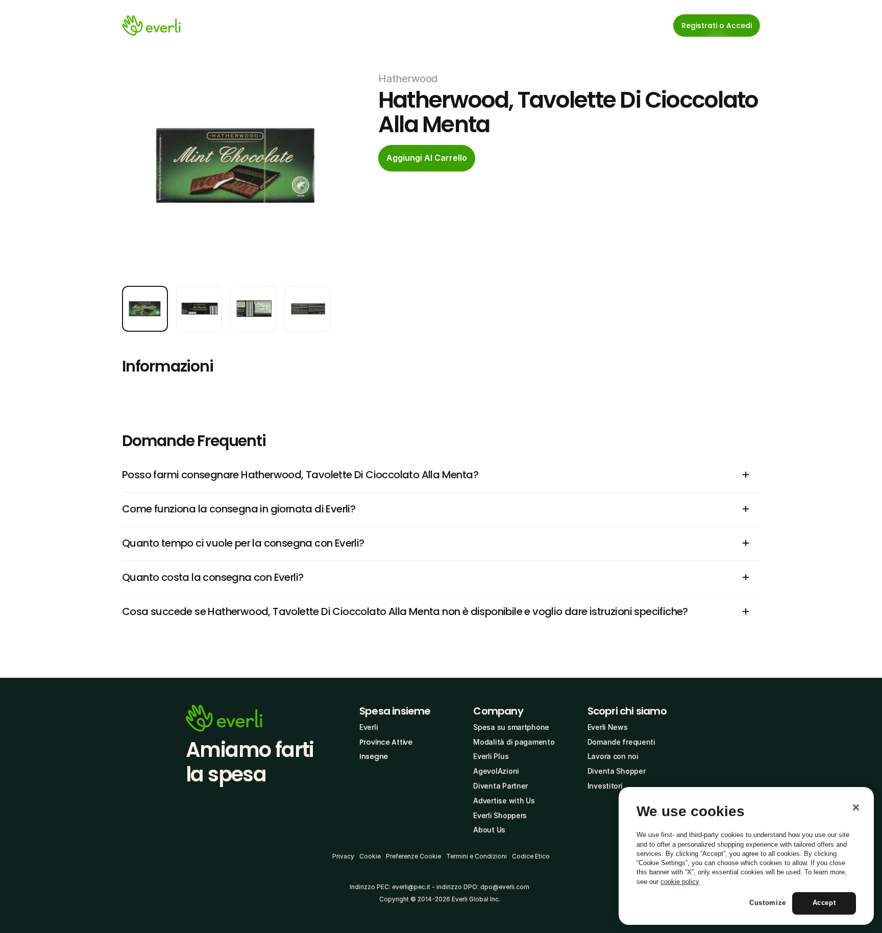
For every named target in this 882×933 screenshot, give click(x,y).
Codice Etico (531, 856)
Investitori (605, 785)
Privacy (343, 856)
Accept (824, 903)
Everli (368, 727)
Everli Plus (490, 756)
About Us (489, 829)
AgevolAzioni (496, 771)
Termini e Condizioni (476, 856)
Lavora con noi (613, 756)
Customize (767, 903)
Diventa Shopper (616, 771)
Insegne (373, 756)
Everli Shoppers (500, 815)
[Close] (856, 807)
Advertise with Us (503, 800)
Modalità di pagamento (513, 742)
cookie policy (679, 882)
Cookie (370, 856)
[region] (746, 856)
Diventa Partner (500, 785)
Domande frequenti (621, 742)
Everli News (607, 727)
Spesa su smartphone (511, 727)
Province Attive (385, 742)
